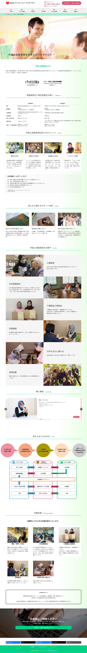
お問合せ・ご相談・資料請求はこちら (43, 627)
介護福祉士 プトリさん (43, 401)
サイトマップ (53, 646)
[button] (81, 409)
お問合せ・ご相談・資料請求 (72, 3)
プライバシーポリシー (42, 646)
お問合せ (33, 646)
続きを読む (76, 415)
